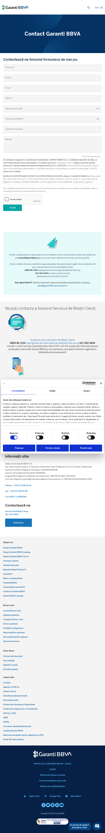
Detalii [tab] (52, 391)
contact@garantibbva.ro (29, 258)
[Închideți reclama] (101, 383)
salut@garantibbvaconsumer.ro (53, 285)
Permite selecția (52, 448)
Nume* (8, 78)
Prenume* (9, 67)
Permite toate (86, 448)
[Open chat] (97, 826)
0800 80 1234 (31, 270)
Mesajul (8, 139)
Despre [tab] (87, 391)
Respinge (19, 448)
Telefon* (9, 98)
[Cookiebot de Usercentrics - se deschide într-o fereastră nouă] (84, 383)
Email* (8, 88)
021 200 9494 (42, 273)
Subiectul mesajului (14, 129)
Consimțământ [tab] (18, 391)
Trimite (12, 208)
